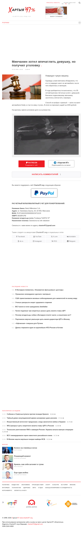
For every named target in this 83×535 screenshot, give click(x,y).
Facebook (21, 236)
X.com (55, 236)
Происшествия (37, 484)
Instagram (38, 241)
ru (66, 3)
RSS (55, 241)
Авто (34, 487)
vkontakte (72, 236)
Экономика (25, 484)
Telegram (72, 241)
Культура (55, 484)
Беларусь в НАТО (20, 490)
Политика (5, 484)
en (69, 3)
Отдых (40, 487)
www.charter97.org (26, 518)
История (64, 484)
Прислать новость (53, 2)
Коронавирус (7, 490)
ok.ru (21, 241)
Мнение (5, 444)
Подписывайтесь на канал (61, 164)
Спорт (48, 484)
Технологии (16, 487)
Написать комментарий (46, 174)
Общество (15, 484)
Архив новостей (69, 2)
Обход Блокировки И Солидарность (58, 487)
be (63, 3)
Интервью (6, 487)
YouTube (38, 236)
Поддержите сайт (31, 164)
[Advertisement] (41, 42)
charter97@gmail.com (35, 524)
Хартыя (22, 10)
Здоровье (26, 487)
